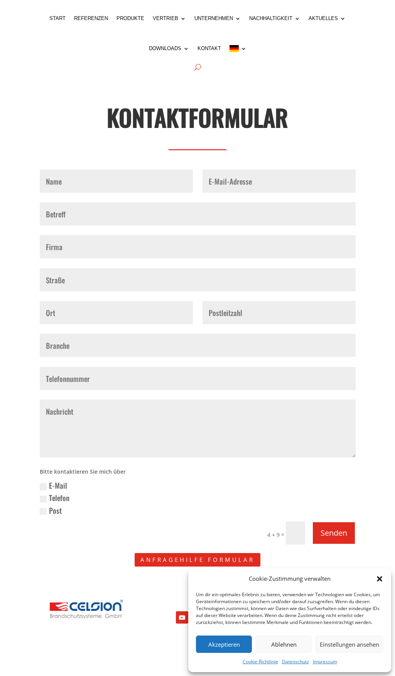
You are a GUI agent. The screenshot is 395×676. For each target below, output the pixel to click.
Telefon (59, 497)
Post (55, 510)
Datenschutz (295, 661)
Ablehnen (284, 644)
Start (57, 18)
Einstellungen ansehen (349, 644)
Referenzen (91, 18)
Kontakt (209, 48)
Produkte (130, 18)
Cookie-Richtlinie (260, 661)
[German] (238, 48)
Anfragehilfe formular (197, 559)
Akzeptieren (224, 644)
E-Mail (58, 485)
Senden (334, 533)
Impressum (325, 661)
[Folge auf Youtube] (182, 617)
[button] (379, 579)
